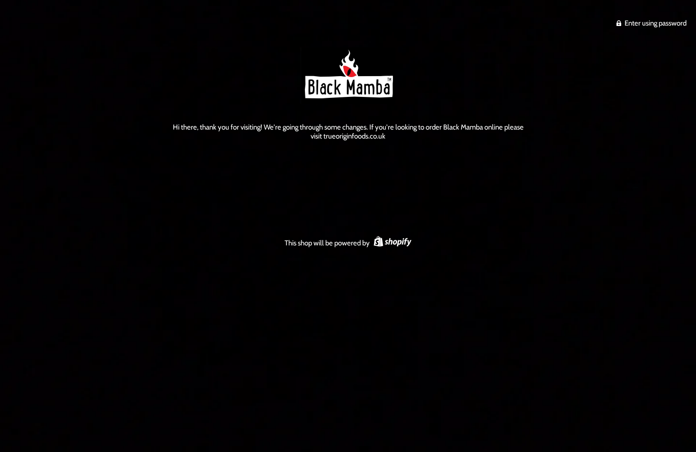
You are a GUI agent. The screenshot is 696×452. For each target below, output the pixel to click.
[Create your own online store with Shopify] (391, 243)
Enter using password (655, 23)
